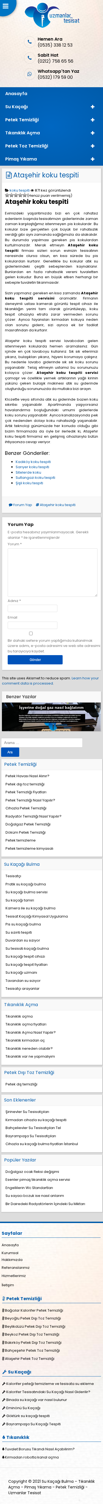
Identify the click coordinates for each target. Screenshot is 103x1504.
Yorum (15, 544)
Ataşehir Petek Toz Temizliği (29, 1358)
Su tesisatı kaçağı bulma (27, 948)
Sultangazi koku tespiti (35, 477)
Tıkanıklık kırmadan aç (25, 1040)
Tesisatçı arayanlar (22, 988)
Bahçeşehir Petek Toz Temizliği (32, 1350)
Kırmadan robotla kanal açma (32, 1457)
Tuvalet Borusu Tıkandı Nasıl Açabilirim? (40, 1449)
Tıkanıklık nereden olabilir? (29, 1048)
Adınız (13, 600)
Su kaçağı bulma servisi (26, 892)
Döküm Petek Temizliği (25, 832)
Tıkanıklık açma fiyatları (25, 1024)
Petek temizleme (20, 840)
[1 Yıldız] (7, 195)
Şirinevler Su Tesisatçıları (27, 1111)
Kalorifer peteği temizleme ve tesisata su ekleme (50, 1383)
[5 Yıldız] (25, 195)
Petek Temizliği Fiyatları (25, 792)
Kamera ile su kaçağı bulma (30, 908)
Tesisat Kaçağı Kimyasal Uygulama (36, 916)
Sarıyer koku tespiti (32, 467)
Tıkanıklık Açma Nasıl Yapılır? (30, 1032)
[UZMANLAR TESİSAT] (51, 26)
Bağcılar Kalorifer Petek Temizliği (34, 1310)
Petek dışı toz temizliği (24, 784)
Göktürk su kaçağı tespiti (28, 1415)
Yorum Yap (22, 504)
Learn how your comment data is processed (50, 681)
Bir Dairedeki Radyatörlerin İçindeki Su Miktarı (45, 1203)
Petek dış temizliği (21, 1084)
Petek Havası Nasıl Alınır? (27, 776)
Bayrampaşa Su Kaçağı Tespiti (33, 1424)
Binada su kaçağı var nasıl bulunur (36, 1399)
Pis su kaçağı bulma (23, 924)
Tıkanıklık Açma (22, 133)
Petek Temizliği (22, 120)
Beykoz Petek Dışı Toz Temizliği (32, 1334)
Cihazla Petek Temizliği (25, 808)
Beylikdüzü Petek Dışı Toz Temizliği (35, 1326)
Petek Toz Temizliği (26, 146)
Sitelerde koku (28, 472)
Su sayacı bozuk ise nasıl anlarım (34, 1195)
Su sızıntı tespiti (18, 932)
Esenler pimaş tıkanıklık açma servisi (37, 1179)
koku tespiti (20, 190)
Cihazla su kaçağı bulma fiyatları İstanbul (41, 1143)
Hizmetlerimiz (14, 1275)
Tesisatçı (13, 876)
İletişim (8, 1285)
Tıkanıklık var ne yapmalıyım (30, 1056)
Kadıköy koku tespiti (33, 461)
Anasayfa (16, 93)
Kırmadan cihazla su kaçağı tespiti (35, 1119)
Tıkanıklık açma (19, 1016)
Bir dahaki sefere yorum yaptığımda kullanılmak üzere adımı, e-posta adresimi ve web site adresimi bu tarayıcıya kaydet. (54, 646)
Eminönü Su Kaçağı (23, 1408)
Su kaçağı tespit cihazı (25, 956)
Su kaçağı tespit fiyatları (26, 964)
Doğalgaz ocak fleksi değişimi (32, 1171)
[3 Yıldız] (16, 195)
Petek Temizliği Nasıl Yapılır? (30, 800)
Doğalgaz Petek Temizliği (28, 824)
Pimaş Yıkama (21, 159)
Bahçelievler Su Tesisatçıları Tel (33, 1127)
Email (12, 617)
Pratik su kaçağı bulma (25, 884)
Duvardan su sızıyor (22, 940)
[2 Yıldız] (11, 195)
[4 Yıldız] (20, 195)
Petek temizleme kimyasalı (29, 848)
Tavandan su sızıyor (23, 980)
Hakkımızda (12, 1259)
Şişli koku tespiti (29, 483)
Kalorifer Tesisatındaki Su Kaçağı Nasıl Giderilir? (48, 1391)
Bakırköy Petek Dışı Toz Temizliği (33, 1342)
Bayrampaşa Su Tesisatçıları (30, 1136)
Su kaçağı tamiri (19, 900)
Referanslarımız (16, 1267)
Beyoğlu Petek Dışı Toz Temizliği (33, 1318)
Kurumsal (10, 1252)
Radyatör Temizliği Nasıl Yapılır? (33, 816)
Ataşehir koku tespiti (46, 175)
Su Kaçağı (16, 107)
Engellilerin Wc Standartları (29, 1187)
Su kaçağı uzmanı (21, 972)
